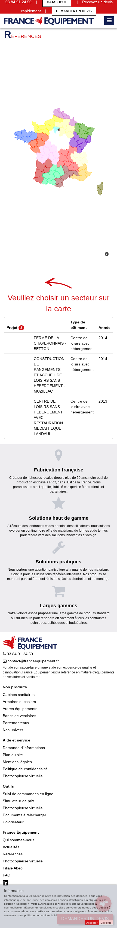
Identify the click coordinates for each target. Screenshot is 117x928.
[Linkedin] (6, 883)
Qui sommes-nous (18, 840)
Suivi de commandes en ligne (28, 794)
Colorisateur (13, 822)
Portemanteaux (16, 723)
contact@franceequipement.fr (33, 661)
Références (13, 854)
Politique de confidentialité (25, 769)
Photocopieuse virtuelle (23, 776)
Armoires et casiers (19, 701)
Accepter (91, 922)
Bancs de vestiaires (19, 716)
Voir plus (106, 922)
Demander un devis (74, 11)
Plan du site (13, 755)
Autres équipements (20, 709)
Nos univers (13, 730)
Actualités (11, 847)
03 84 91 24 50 (19, 654)
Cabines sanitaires (19, 694)
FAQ (6, 875)
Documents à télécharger (24, 815)
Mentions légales (17, 762)
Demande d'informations (24, 748)
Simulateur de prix (18, 801)
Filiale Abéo (13, 868)
